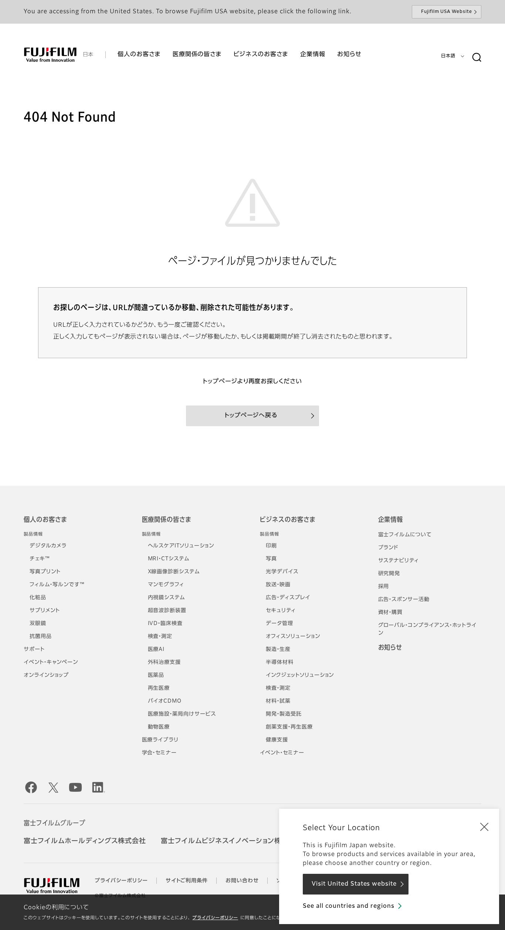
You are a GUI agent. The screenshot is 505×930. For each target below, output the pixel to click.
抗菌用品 (41, 636)
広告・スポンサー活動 (404, 599)
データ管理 (279, 623)
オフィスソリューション (293, 636)
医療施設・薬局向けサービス (182, 714)
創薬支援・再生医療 (289, 727)
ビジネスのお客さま (287, 520)
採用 (383, 586)
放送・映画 (278, 584)
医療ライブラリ (160, 740)
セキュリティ (281, 610)
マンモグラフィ (166, 584)
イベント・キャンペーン (51, 662)
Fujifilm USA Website (446, 12)
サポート (34, 649)
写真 (271, 558)
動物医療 (159, 727)
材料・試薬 (278, 701)
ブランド (388, 547)
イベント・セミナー (282, 753)
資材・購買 (390, 612)
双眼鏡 (38, 623)
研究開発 (389, 573)
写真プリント (45, 571)
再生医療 (159, 688)
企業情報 (390, 520)
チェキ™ (40, 558)
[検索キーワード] (476, 58)
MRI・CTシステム (169, 558)
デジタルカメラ (48, 546)
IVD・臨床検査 (165, 623)
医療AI (156, 649)
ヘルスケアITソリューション (181, 546)
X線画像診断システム (174, 571)
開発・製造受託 (284, 714)
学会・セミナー (159, 753)
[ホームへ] (50, 54)
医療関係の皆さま (167, 520)
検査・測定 (160, 636)
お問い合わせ (242, 880)
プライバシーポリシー (215, 918)
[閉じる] (484, 826)
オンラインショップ (46, 675)
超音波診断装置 (167, 610)
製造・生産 (278, 649)
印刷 (271, 546)
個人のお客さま (45, 520)
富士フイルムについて (405, 534)
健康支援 (277, 740)
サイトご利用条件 (187, 880)
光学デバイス (282, 571)
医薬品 (156, 675)
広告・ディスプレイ (288, 597)
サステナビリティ (398, 560)
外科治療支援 (164, 662)
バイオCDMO (165, 701)
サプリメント (45, 610)
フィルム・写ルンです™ (57, 584)
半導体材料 (280, 662)
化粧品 (38, 597)
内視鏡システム (166, 597)
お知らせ (390, 648)
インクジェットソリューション (300, 675)
